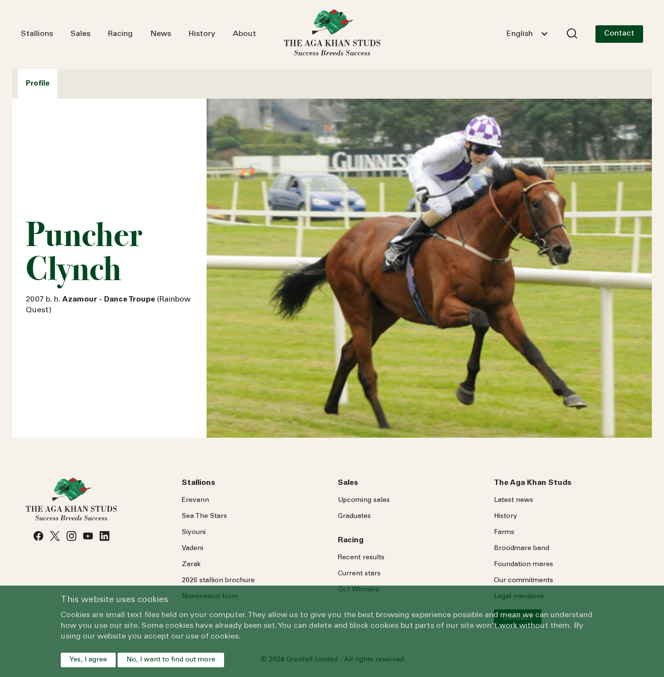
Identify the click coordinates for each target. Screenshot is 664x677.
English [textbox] (520, 34)
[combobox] (527, 34)
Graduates (354, 516)
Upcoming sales (364, 500)
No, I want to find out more (170, 660)
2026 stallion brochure (218, 580)
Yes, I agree (88, 660)
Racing (120, 34)
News (160, 34)
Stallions (37, 34)
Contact (619, 33)
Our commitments (523, 580)
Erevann (195, 500)
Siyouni (194, 532)
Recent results (361, 557)
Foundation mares (523, 564)
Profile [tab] (38, 84)
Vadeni (192, 548)
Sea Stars (204, 516)
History (202, 34)
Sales (80, 34)
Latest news (513, 500)
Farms (504, 532)
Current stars (359, 573)
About (244, 34)
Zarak (191, 564)
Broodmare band (521, 548)
